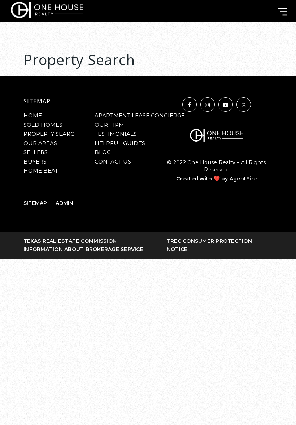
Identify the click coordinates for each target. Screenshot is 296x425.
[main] (148, 51)
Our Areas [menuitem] (40, 143)
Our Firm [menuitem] (109, 124)
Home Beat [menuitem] (40, 170)
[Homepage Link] (47, 9)
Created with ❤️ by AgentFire (216, 178)
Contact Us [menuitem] (113, 161)
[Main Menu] (282, 12)
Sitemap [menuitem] (35, 203)
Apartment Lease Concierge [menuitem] (140, 115)
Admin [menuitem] (64, 203)
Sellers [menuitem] (35, 152)
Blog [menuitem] (103, 152)
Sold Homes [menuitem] (42, 124)
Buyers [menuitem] (35, 161)
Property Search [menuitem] (51, 133)
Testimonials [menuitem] (116, 133)
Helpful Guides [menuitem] (120, 143)
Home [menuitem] (32, 115)
